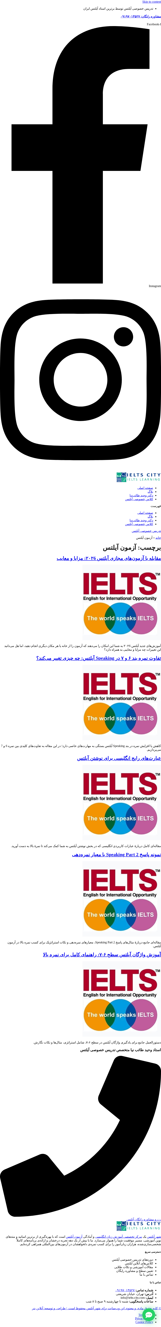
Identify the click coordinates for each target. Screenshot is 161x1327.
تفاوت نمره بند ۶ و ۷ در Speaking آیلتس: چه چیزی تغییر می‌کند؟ (98, 658)
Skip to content (151, 1)
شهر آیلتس (154, 1236)
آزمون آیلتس (74, 1236)
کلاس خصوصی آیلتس (139, 499)
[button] (80, 506)
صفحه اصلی (145, 488)
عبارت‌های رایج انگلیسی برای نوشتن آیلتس (119, 758)
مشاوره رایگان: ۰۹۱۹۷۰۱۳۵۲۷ (141, 16)
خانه (158, 537)
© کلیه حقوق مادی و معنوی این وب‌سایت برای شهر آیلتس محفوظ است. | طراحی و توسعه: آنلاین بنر (96, 1308)
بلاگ (150, 491)
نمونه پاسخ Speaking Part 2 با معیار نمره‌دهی (116, 854)
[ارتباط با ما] (148, 1314)
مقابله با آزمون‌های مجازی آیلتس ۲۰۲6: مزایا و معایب (109, 558)
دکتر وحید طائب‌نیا (141, 495)
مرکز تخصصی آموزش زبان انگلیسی (118, 1236)
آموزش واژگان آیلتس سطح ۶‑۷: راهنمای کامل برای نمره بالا (102, 954)
